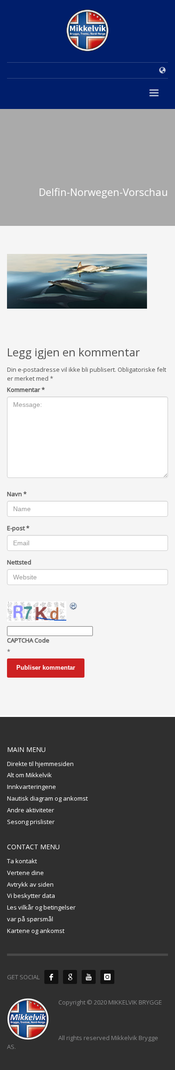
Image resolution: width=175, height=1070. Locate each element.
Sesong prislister (31, 821)
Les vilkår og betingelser (41, 907)
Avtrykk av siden (30, 884)
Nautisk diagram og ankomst (47, 798)
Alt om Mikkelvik (29, 775)
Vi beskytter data (31, 895)
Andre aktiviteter (30, 810)
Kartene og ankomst (35, 930)
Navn (17, 494)
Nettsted (19, 562)
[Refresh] (74, 606)
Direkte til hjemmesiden (40, 763)
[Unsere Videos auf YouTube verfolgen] (89, 977)
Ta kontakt (22, 861)
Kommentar (26, 389)
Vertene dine (25, 872)
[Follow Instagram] (107, 977)
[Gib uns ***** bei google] (70, 977)
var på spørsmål (30, 919)
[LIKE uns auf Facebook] (51, 977)
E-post (18, 528)
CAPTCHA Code (28, 640)
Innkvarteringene (31, 786)
